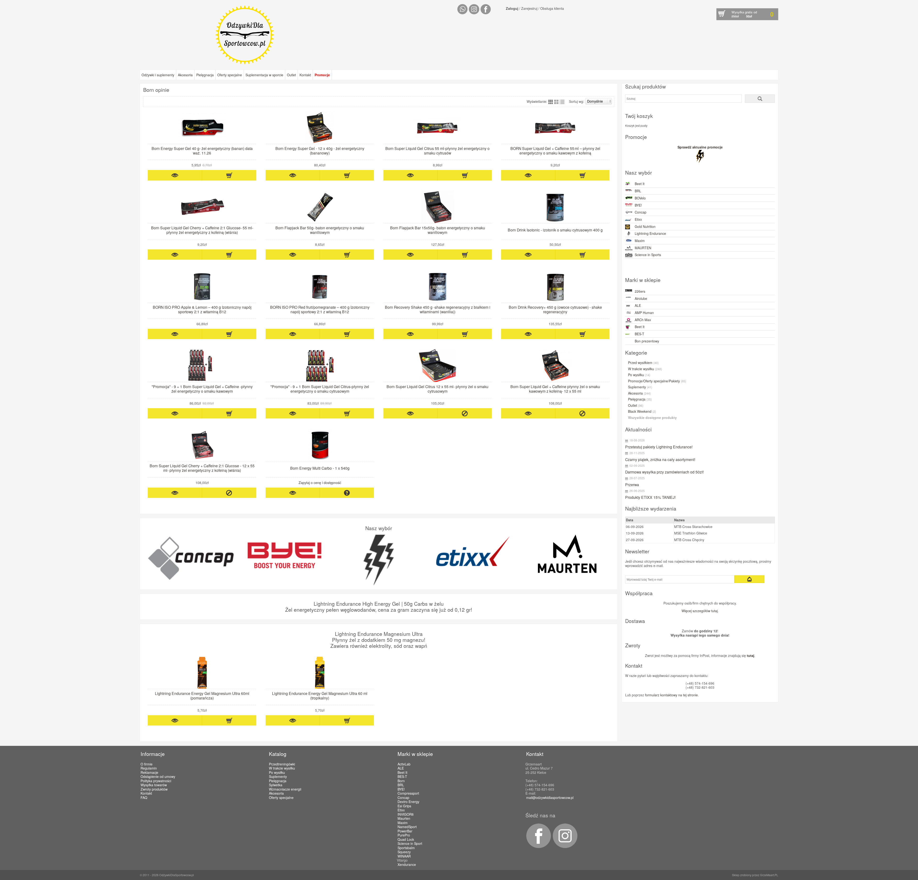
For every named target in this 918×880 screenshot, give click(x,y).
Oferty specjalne (229, 74)
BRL (638, 190)
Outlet (291, 74)
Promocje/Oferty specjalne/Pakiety (657, 381)
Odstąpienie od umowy (158, 776)
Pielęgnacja (205, 74)
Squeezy (404, 852)
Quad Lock (406, 839)
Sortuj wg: (576, 101)
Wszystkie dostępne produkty (652, 418)
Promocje (322, 74)
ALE (638, 305)
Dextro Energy (408, 802)
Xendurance (407, 865)
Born (401, 781)
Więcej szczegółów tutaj (700, 610)
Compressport (408, 793)
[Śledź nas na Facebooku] (538, 846)
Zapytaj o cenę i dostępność (320, 482)
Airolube (641, 298)
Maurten (404, 818)
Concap (640, 212)
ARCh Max (643, 319)
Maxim (640, 240)
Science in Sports (648, 254)
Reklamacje (149, 772)
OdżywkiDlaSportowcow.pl (176, 875)
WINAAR (404, 856)
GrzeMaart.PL (769, 875)
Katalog (277, 753)
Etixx (638, 219)
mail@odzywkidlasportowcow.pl (550, 797)
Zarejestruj (529, 8)
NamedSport (407, 827)
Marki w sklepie (415, 753)
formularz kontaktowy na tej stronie (671, 695)
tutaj (750, 655)
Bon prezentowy (647, 341)
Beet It (640, 183)
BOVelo (640, 198)
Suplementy (640, 387)
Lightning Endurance (650, 233)
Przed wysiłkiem (643, 363)
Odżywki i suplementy (158, 74)
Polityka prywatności (156, 780)
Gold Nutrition (645, 226)
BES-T (639, 333)
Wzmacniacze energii (285, 789)
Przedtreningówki (282, 764)
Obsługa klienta (552, 8)
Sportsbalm (406, 848)
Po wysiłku (639, 375)
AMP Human (644, 312)
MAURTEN (643, 247)
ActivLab (404, 764)
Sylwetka (275, 784)
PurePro (404, 835)
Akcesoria (185, 74)
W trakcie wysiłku (645, 369)
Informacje (153, 753)
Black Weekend (642, 411)
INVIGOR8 (406, 814)
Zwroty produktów (154, 789)
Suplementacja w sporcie (264, 74)
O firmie (147, 764)
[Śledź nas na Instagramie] (564, 846)
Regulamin (149, 768)
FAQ (144, 797)
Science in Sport (410, 844)
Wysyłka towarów (154, 784)
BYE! (638, 205)
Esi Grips (404, 806)
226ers (640, 291)
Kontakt (305, 74)
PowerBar (405, 831)
